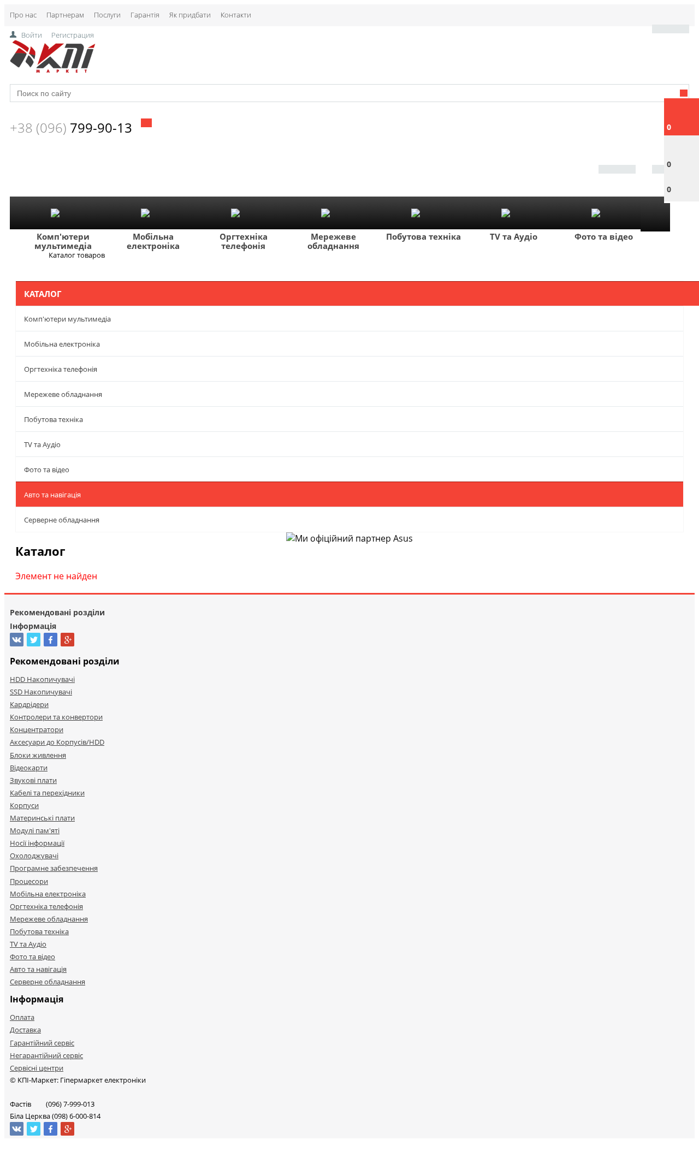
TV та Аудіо (513, 236)
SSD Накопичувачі (41, 692)
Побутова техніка (423, 236)
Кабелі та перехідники (47, 793)
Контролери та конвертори (56, 717)
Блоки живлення (38, 755)
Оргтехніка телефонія (244, 241)
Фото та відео (603, 236)
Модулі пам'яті (35, 830)
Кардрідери (29, 704)
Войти (31, 35)
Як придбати (190, 15)
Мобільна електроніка (153, 241)
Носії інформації (37, 843)
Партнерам (65, 15)
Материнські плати (42, 818)
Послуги (107, 15)
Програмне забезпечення (54, 868)
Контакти (236, 15)
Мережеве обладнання (333, 241)
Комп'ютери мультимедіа (63, 241)
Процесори (29, 881)
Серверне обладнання (61, 520)
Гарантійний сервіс (42, 1043)
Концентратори (36, 729)
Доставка (25, 1030)
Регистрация (72, 35)
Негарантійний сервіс (46, 1055)
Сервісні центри (36, 1068)
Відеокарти (29, 768)
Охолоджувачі (34, 855)
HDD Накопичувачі (42, 679)
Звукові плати (33, 780)
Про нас (23, 15)
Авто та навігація (52, 495)
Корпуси (24, 805)
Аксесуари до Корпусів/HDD (57, 742)
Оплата (22, 1017)
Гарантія (145, 15)
